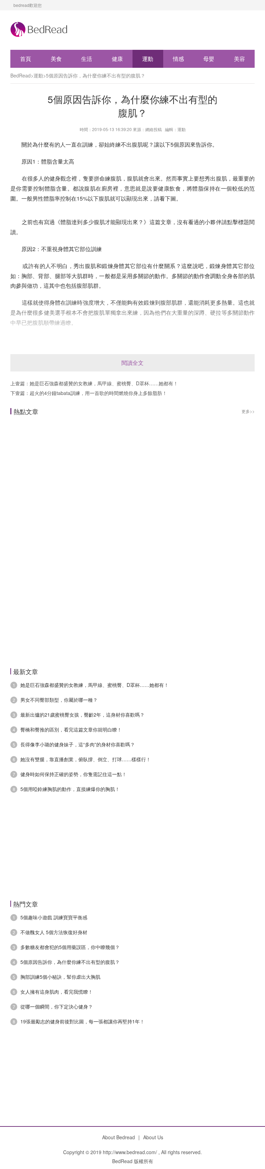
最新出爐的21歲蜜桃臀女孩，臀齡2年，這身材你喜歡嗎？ (82, 714)
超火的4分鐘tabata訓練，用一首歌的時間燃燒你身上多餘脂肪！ (98, 392)
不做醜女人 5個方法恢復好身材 (53, 932)
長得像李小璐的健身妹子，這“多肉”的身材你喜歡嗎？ (77, 744)
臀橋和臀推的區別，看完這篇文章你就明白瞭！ (71, 729)
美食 (56, 59)
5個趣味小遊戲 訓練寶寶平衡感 (53, 917)
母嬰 (208, 59)
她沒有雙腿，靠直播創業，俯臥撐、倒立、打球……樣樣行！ (85, 759)
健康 (117, 59)
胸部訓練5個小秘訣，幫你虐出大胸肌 (60, 976)
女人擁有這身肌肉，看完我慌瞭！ (56, 991)
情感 (178, 59)
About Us (153, 1137)
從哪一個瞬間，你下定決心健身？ (56, 1006)
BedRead (20, 75)
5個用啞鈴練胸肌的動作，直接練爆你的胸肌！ (70, 788)
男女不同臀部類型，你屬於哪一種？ (59, 699)
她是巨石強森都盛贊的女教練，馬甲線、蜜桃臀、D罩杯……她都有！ (104, 383)
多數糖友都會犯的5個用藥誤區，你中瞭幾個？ (70, 947)
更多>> (248, 411)
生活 (86, 59)
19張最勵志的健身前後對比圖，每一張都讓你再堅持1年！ (82, 1021)
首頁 (25, 59)
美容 (239, 59)
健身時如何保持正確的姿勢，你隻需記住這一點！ (73, 774)
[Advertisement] (132, 494)
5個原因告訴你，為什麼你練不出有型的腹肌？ (95, 75)
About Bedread (118, 1137)
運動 (147, 59)
